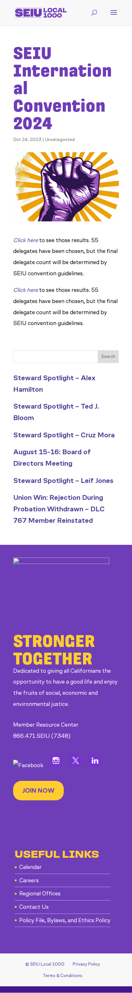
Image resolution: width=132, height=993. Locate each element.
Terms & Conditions (62, 975)
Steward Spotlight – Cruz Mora (64, 435)
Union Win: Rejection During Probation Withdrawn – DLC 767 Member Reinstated (59, 508)
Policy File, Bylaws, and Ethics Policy (65, 920)
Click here (25, 240)
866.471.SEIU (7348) (41, 735)
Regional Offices (40, 893)
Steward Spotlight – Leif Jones (63, 480)
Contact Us (34, 906)
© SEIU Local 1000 (44, 964)
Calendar (30, 867)
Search (108, 356)
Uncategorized (60, 139)
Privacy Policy (86, 964)
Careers (29, 880)
